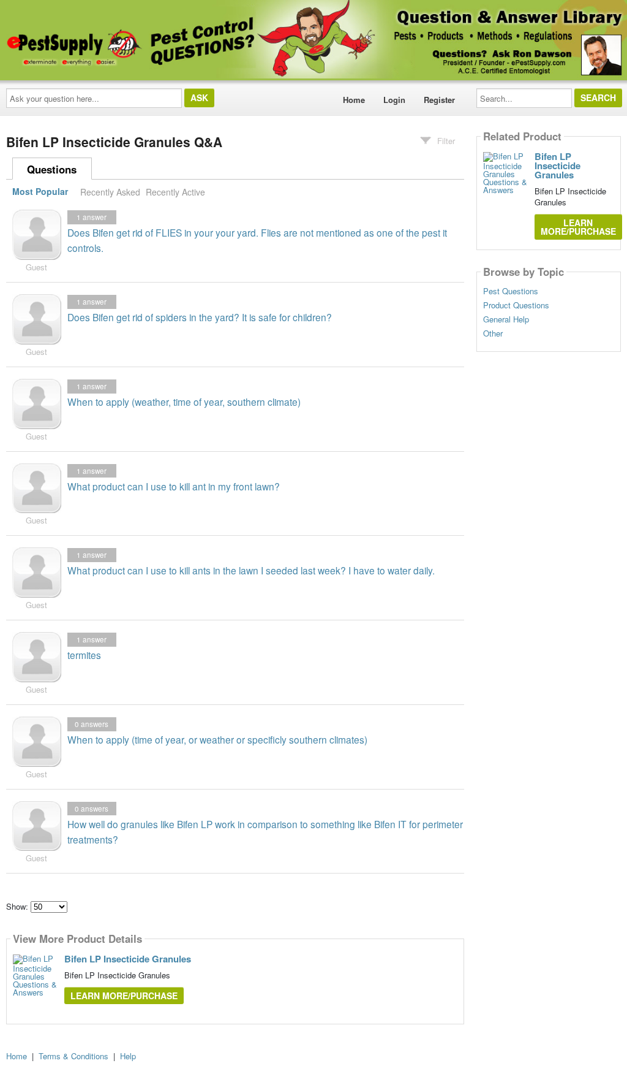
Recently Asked (110, 192)
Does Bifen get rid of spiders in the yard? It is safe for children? (199, 317)
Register (439, 99)
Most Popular (40, 192)
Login (394, 99)
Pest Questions (510, 291)
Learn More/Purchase (124, 995)
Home (354, 99)
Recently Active (175, 192)
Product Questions (516, 305)
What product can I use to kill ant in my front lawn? (173, 486)
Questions (52, 169)
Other (493, 333)
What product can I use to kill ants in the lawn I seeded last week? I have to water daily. (251, 570)
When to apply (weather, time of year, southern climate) (184, 401)
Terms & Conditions (73, 1056)
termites (84, 654)
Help (128, 1056)
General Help (506, 319)
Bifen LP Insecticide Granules (127, 958)
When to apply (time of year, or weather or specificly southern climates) (217, 739)
